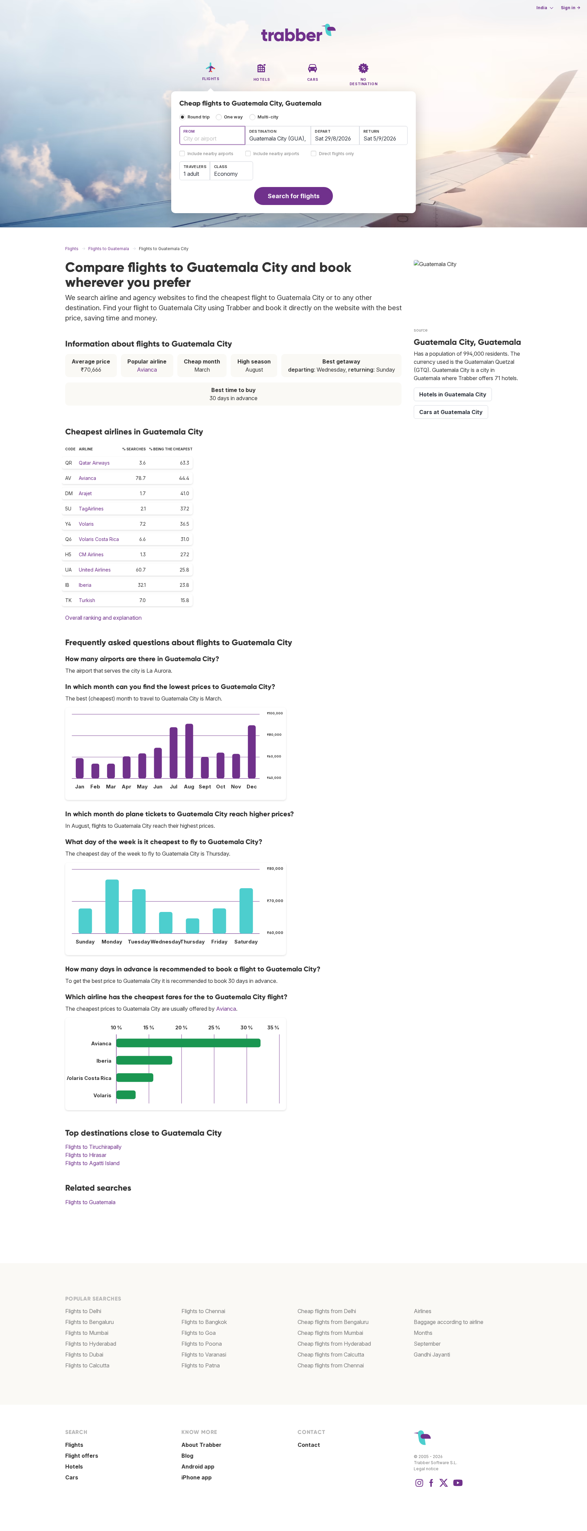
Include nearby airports (210, 153)
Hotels (74, 1466)
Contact (309, 1444)
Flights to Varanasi (203, 1354)
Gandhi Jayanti (432, 1354)
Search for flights (294, 196)
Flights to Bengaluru (89, 1322)
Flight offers (81, 1455)
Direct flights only (336, 153)
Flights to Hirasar (85, 1155)
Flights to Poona (201, 1343)
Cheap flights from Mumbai (330, 1332)
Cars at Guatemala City (451, 412)
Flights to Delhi (83, 1311)
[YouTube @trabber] (456, 1486)
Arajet (85, 493)
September (427, 1343)
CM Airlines (91, 554)
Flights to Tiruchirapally (93, 1146)
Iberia (85, 585)
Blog (187, 1455)
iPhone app (196, 1477)
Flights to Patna (200, 1365)
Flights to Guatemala (90, 1202)
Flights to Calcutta (87, 1365)
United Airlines (95, 570)
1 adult (191, 173)
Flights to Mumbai (86, 1332)
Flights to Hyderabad (90, 1343)
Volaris (86, 524)
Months (423, 1332)
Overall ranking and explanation (103, 617)
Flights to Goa (198, 1332)
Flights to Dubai (84, 1354)
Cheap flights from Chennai (331, 1365)
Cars (71, 1477)
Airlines (422, 1311)
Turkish (87, 600)
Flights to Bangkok (204, 1322)
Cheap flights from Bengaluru (333, 1322)
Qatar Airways (94, 463)
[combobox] (212, 135)
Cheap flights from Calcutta (331, 1354)
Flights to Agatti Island (92, 1163)
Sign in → (570, 7)
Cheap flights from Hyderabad (334, 1343)
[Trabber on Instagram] (419, 1486)
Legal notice (426, 1468)
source (421, 330)
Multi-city (268, 116)
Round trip (199, 116)
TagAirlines (91, 508)
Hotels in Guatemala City (452, 394)
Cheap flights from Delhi (327, 1311)
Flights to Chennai (203, 1311)
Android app (197, 1466)
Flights (74, 1444)
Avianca (147, 369)
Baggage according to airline (448, 1322)
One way (233, 116)
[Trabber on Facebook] (431, 1486)
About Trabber (201, 1444)
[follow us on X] (443, 1486)
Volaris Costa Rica (99, 539)
